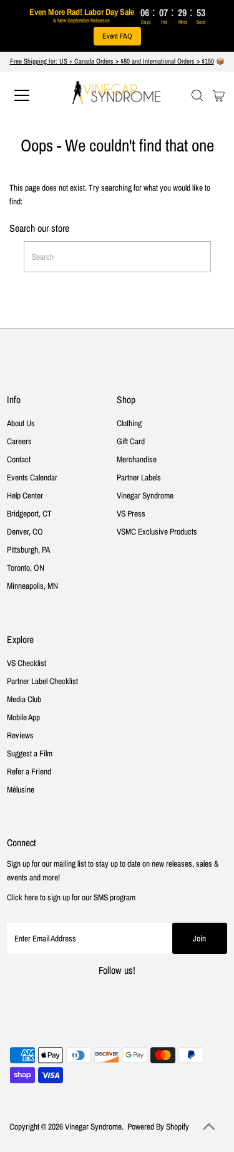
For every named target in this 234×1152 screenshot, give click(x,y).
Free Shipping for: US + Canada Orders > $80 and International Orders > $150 (112, 61)
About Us (21, 423)
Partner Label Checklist (42, 681)
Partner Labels (139, 477)
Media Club (24, 699)
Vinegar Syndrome (145, 495)
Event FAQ (117, 36)
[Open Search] (197, 95)
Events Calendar (32, 477)
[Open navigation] (32, 95)
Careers (19, 441)
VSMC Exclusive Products (157, 531)
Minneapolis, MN (32, 585)
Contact (19, 459)
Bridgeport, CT (29, 513)
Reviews (20, 735)
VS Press (131, 513)
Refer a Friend (29, 771)
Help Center (25, 495)
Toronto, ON (25, 567)
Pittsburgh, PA (28, 549)
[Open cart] (219, 95)
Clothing (129, 423)
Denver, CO (25, 531)
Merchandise (137, 459)
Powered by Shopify (158, 1126)
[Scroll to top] (209, 1127)
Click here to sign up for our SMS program (71, 897)
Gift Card (131, 441)
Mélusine (20, 789)
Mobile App (23, 717)
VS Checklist (26, 663)
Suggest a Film (29, 753)
